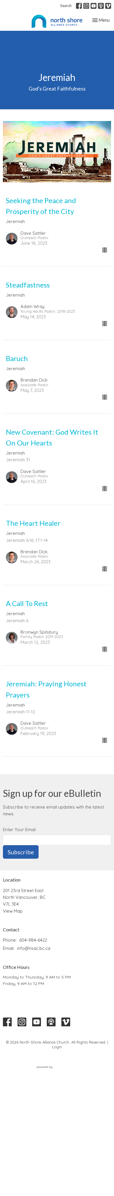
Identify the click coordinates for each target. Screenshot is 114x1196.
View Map (13, 911)
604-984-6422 (33, 940)
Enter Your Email (19, 829)
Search (66, 5)
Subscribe (21, 851)
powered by (54, 1072)
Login (57, 1046)
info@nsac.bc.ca (33, 948)
